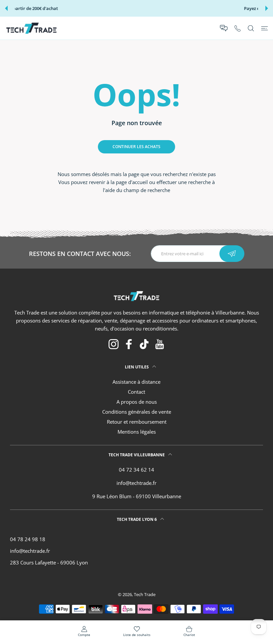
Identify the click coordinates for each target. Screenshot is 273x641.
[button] (6, 8)
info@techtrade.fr (136, 483)
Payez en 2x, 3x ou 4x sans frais (137, 8)
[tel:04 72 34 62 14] (237, 28)
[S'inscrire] (231, 253)
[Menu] (264, 28)
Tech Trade (144, 594)
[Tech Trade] (31, 28)
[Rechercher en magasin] (251, 28)
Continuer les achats (136, 146)
